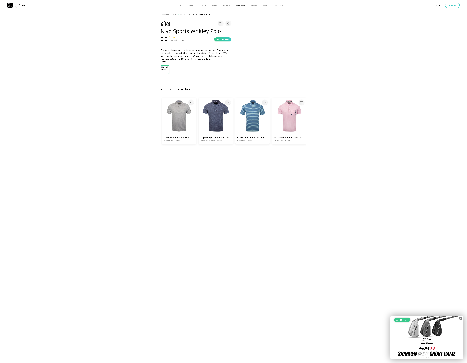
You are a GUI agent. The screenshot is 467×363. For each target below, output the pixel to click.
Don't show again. (427, 357)
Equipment (165, 14)
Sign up (452, 5)
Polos (182, 14)
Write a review (223, 39)
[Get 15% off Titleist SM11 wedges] (426, 337)
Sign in (436, 5)
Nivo (174, 14)
